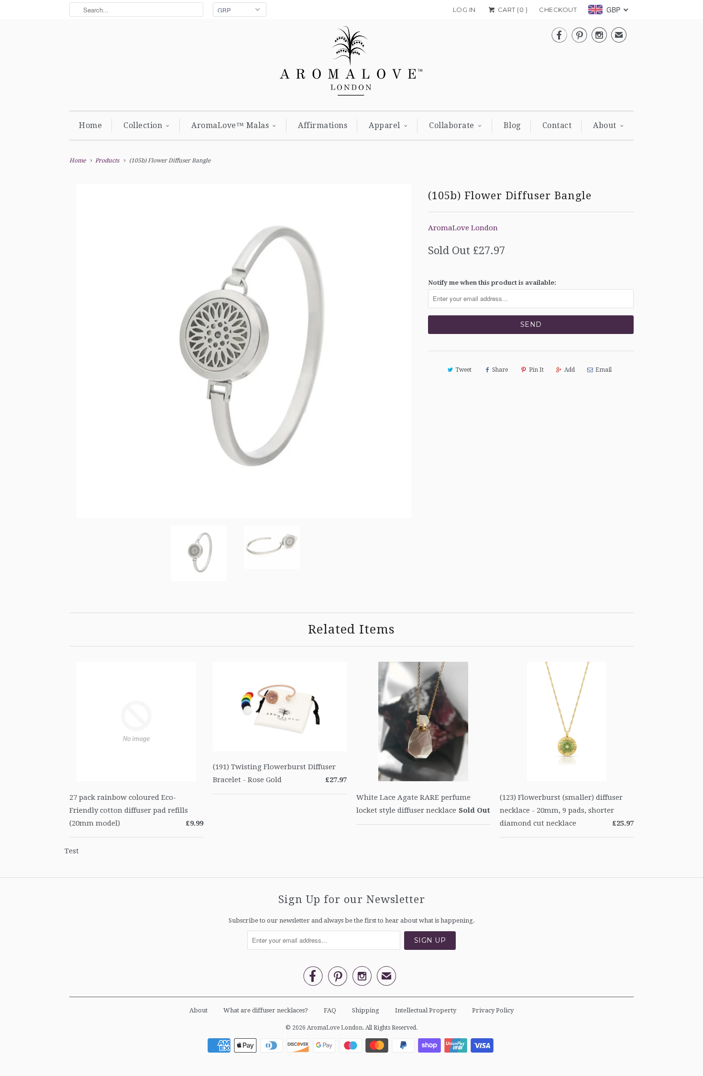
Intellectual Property (425, 1010)
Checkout (558, 9)
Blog (512, 125)
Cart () (511, 9)
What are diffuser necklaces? (265, 1010)
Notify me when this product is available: (492, 282)
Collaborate (451, 125)
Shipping (365, 1010)
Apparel (384, 125)
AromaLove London (463, 228)
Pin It (536, 369)
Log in (464, 9)
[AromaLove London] (351, 63)
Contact (557, 125)
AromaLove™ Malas (230, 125)
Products (107, 160)
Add (569, 369)
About (604, 125)
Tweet (463, 369)
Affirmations (322, 125)
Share (500, 369)
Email (603, 369)
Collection (142, 125)
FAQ (330, 1010)
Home (90, 125)
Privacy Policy (493, 1010)
